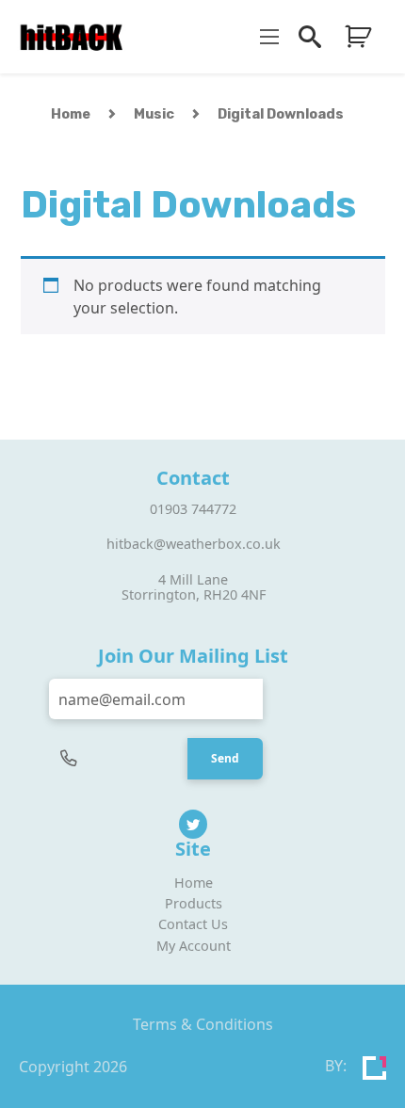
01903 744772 (193, 509)
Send (225, 758)
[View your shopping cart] (358, 36)
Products (193, 903)
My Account (193, 946)
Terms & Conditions (203, 1024)
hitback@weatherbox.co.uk (193, 544)
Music (154, 113)
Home (70, 113)
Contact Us (193, 924)
